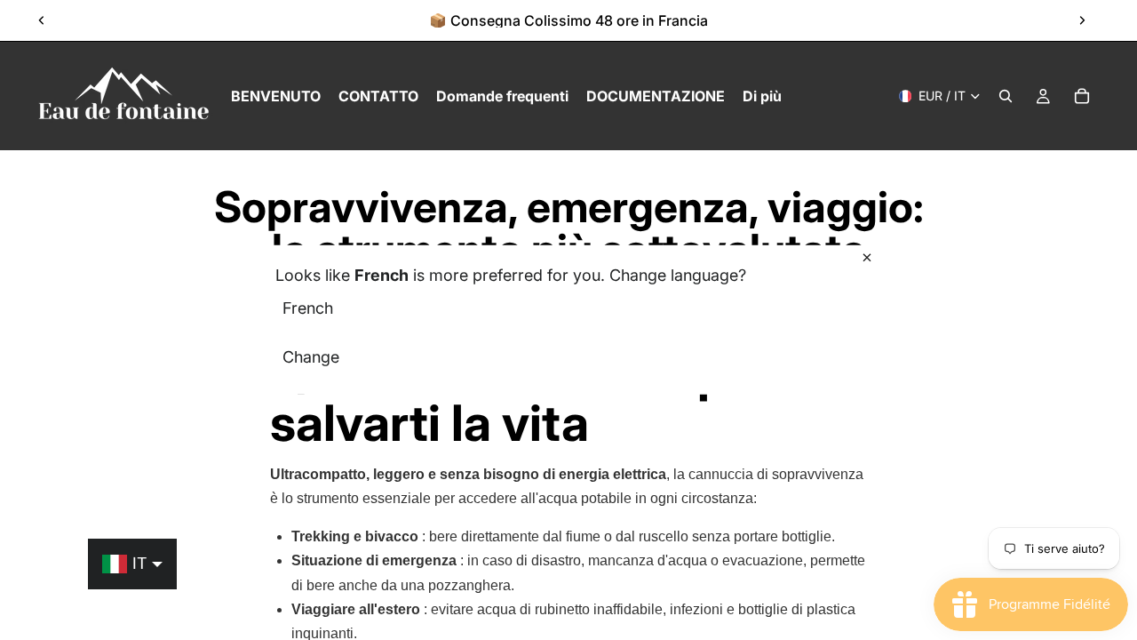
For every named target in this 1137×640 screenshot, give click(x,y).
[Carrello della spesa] (1081, 96)
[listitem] (762, 96)
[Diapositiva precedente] (41, 20)
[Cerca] (1005, 96)
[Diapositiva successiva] (1081, 20)
